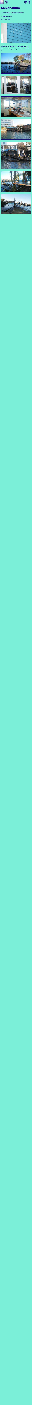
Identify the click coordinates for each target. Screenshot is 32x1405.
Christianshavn (5, 12)
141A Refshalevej (7, 16)
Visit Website (6, 19)
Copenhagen (14, 12)
